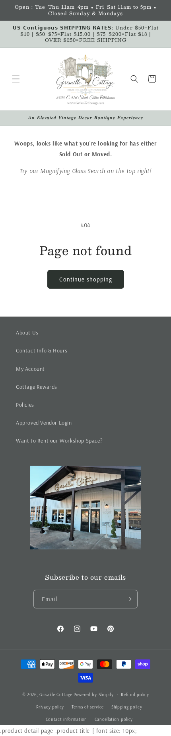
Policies (25, 404)
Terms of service (88, 707)
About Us (27, 332)
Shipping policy (126, 707)
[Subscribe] (128, 599)
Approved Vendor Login (44, 422)
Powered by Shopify (94, 694)
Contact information (66, 719)
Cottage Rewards (36, 386)
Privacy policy (50, 707)
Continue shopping (85, 279)
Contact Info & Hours (42, 350)
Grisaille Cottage (55, 694)
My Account (30, 368)
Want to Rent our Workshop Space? (59, 440)
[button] (16, 79)
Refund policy (135, 694)
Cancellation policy (114, 719)
